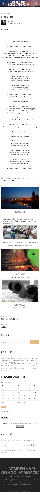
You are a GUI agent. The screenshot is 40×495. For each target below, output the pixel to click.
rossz (21, 365)
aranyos (7, 358)
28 (14, 402)
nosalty (14, 448)
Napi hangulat (20, 304)
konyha (17, 363)
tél (36, 365)
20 (8, 399)
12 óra (2, 440)
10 (29, 392)
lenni (2, 448)
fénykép (35, 358)
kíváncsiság (20, 445)
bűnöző (33, 440)
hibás (36, 360)
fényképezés (6, 360)
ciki (14, 358)
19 (3, 399)
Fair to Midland (5, 178)
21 (14, 399)
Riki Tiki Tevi (14, 178)
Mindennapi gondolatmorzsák (18, 3)
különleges (25, 363)
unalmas (8, 368)
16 (24, 395)
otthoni (18, 448)
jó (7, 363)
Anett (3, 358)
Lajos (29, 446)
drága (17, 358)
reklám (17, 365)
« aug (3, 411)
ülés (7, 452)
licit (5, 448)
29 (19, 402)
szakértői (3, 450)
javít (12, 445)
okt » (7, 411)
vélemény (22, 368)
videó (17, 368)
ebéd (20, 358)
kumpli (15, 445)
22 (19, 399)
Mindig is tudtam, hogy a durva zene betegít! (20, 242)
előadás (18, 443)
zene (27, 178)
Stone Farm (34, 448)
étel (7, 370)
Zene (28, 215)
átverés (32, 368)
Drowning (13, 443)
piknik (21, 448)
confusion (3, 443)
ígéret (34, 450)
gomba (19, 360)
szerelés (25, 365)
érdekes (3, 370)
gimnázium (32, 443)
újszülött (3, 452)
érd (36, 368)
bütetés (29, 440)
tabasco (12, 450)
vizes (18, 450)
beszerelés (12, 440)
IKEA (6, 363)
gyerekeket (4, 445)
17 (29, 395)
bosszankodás (19, 440)
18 (35, 395)
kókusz (25, 445)
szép (34, 365)
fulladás (27, 443)
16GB (6, 440)
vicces (13, 368)
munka (35, 363)
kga (11, 21)
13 (8, 395)
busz (12, 358)
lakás (30, 363)
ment (7, 448)
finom (26, 358)
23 (24, 399)
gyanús (23, 360)
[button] (3, 407)
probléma (12, 365)
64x (8, 440)
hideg (2, 363)
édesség (29, 450)
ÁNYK (25, 450)
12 (3, 395)
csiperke (9, 443)
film (23, 358)
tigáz (15, 450)
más (10, 448)
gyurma (9, 445)
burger (25, 440)
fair (21, 443)
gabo (15, 360)
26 (3, 402)
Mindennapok (5, 13)
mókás (3, 366)
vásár (21, 450)
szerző (7, 450)
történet (3, 368)
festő (24, 443)
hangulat (28, 360)
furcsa (31, 358)
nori (7, 365)
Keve (12, 363)
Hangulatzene (20, 211)
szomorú (30, 365)
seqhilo (28, 448)
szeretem (22, 178)
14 (14, 395)
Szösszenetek (28, 245)
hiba (33, 360)
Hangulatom (20, 274)
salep (25, 448)
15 (19, 395)
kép (20, 363)
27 (8, 402)
